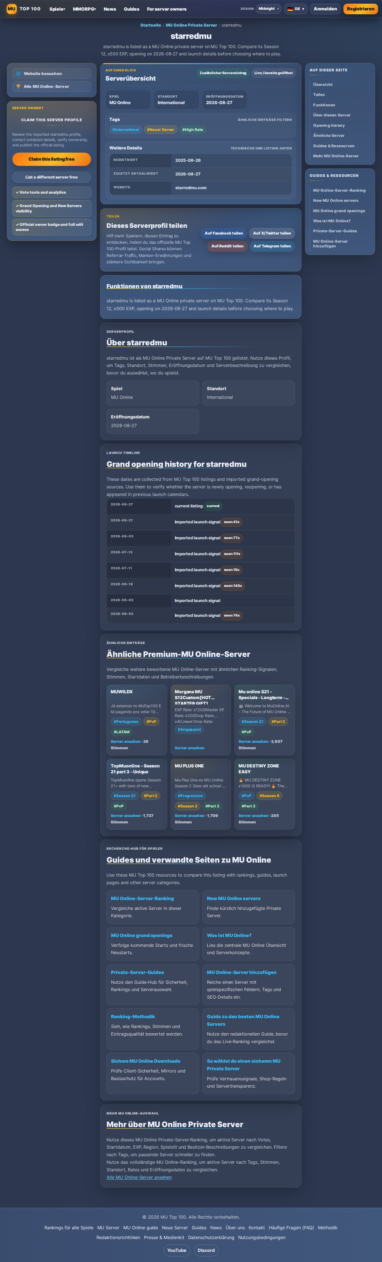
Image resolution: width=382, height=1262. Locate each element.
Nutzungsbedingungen (262, 1237)
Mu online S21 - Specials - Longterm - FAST (262, 697)
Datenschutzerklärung (211, 1237)
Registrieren (360, 8)
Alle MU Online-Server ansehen (139, 1177)
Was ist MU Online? (229, 935)
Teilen (319, 95)
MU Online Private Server (191, 25)
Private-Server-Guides (137, 972)
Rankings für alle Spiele (68, 1227)
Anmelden (325, 8)
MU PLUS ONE (189, 766)
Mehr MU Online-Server (336, 156)
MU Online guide (140, 1227)
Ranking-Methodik (133, 1016)
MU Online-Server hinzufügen (242, 972)
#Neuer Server (160, 129)
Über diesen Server (332, 115)
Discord (206, 1250)
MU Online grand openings (142, 935)
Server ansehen (125, 741)
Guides (199, 1227)
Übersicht (323, 85)
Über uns (235, 1227)
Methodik (328, 1227)
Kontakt (257, 1227)
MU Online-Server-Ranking (142, 898)
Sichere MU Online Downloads (145, 1061)
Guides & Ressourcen (334, 146)
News (216, 1227)
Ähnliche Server (329, 136)
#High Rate (192, 129)
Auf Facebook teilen (224, 233)
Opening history (329, 125)
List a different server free (51, 177)
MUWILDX (122, 691)
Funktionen (324, 105)
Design (247, 9)
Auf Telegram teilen (272, 246)
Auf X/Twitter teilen (272, 233)
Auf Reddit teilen (227, 246)
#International (125, 129)
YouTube (177, 1250)
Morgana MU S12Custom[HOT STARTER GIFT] (193, 697)
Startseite (150, 25)
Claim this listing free (51, 159)
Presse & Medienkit (164, 1237)
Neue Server (175, 1227)
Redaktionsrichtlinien (118, 1237)
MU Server (108, 1227)
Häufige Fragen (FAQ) (291, 1227)
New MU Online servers (234, 898)
